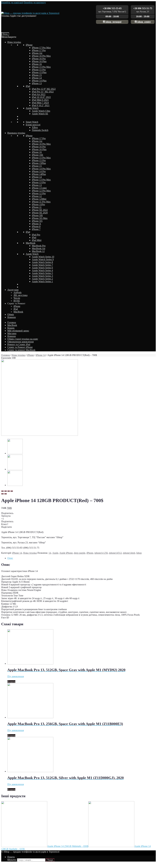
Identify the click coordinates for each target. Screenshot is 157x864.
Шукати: (11, 859)
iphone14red (129, 553)
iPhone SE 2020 (40, 212)
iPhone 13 (37, 83)
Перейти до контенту (35, 2)
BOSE (16, 300)
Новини (11, 317)
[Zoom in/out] (11, 491)
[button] (8, 37)
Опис (10, 558)
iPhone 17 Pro (39, 50)
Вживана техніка (16, 133)
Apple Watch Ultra (41, 111)
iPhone (29, 45)
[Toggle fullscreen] (8, 491)
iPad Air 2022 (38, 94)
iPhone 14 (37, 78)
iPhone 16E (37, 155)
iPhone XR (37, 215)
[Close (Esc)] (2, 491)
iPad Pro (36, 234)
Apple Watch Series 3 (42, 276)
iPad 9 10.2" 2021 (41, 105)
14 (50, 553)
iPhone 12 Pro (39, 193)
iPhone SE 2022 (40, 210)
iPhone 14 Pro (39, 171)
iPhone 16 (37, 64)
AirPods (17, 292)
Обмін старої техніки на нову (22, 339)
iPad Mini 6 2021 (40, 100)
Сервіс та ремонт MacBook (21, 350)
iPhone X (36, 223)
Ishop (139, 553)
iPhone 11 (37, 207)
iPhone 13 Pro (39, 182)
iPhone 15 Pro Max (41, 67)
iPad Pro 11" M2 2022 (43, 91)
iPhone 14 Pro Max (41, 168)
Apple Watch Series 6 (42, 267)
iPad (28, 86)
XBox (35, 127)
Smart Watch (32, 122)
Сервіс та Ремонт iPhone (20, 347)
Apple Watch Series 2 (42, 278)
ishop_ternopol (113, 21)
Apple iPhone (66, 553)
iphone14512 (115, 553)
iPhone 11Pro (38, 204)
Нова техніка (14, 42)
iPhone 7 (36, 229)
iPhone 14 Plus (39, 80)
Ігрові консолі (33, 124)
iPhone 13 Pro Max (41, 179)
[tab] (81, 558)
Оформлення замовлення (20, 341)
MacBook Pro (39, 245)
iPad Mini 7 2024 (40, 102)
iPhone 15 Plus (39, 72)
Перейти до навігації (12, 2)
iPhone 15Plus (39, 163)
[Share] (5, 491)
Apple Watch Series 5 (42, 273)
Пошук (11, 857)
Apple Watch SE (40, 113)
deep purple (79, 553)
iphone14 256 (101, 553)
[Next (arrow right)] (5, 493)
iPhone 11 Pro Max (41, 201)
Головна (11, 322)
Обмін (10, 314)
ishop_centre (144, 21)
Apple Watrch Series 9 (43, 259)
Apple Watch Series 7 (42, 265)
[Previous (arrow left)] (2, 493)
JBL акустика (20, 295)
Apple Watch (32, 108)
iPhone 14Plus (39, 174)
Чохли (16, 298)
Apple (55, 553)
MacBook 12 (38, 251)
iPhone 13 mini (39, 188)
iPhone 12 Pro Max (41, 190)
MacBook (30, 243)
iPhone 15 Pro (39, 69)
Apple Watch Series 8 (42, 262)
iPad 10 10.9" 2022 (41, 97)
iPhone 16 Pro (39, 58)
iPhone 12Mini (39, 199)
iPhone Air (37, 53)
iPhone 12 (37, 196)
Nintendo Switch (40, 130)
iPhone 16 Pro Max (41, 56)
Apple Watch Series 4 (42, 270)
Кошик (11, 328)
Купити (11, 681)
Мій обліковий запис (18, 330)
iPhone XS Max (40, 218)
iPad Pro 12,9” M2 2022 (44, 89)
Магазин (11, 333)
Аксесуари (13, 289)
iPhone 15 (37, 75)
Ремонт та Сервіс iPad (18, 344)
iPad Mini (36, 240)
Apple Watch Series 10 (43, 256)
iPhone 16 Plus (39, 61)
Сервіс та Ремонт (16, 303)
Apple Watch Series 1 (42, 281)
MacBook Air (38, 248)
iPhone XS (37, 221)
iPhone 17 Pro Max (41, 47)
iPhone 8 (36, 226)
